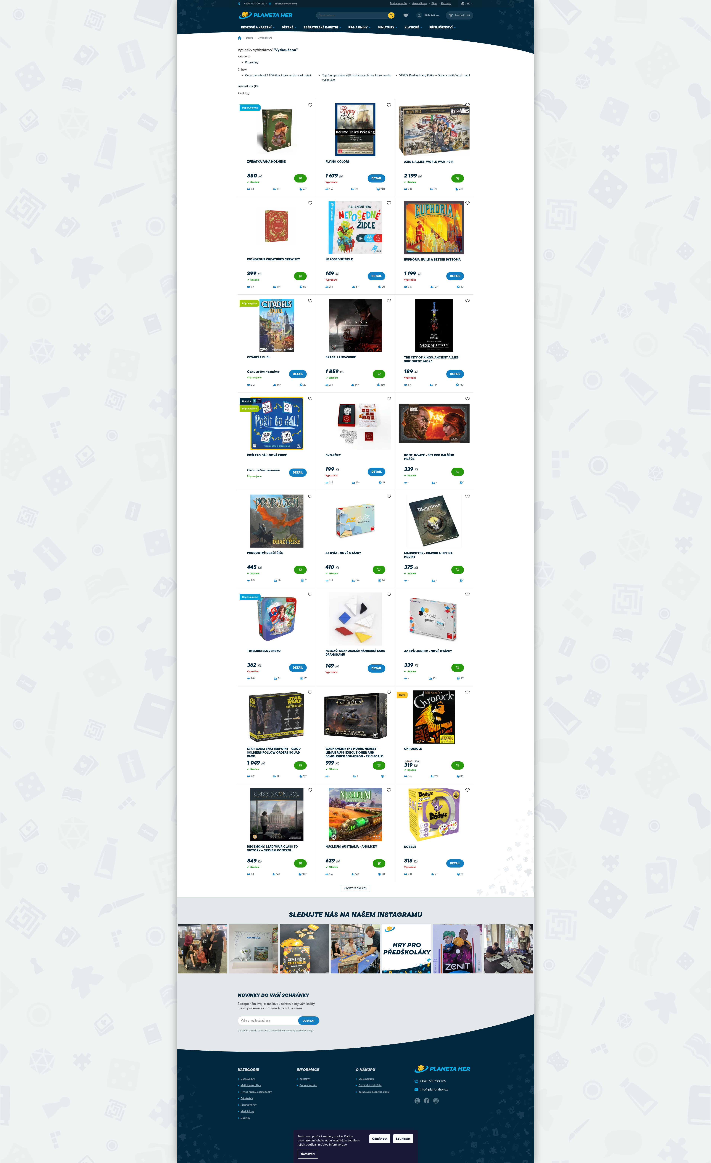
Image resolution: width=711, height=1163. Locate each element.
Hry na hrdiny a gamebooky (256, 1092)
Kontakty (446, 3)
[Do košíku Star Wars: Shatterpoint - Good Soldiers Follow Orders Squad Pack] (300, 765)
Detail (376, 178)
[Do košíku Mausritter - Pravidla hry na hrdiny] (457, 570)
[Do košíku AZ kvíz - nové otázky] (379, 570)
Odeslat (309, 1021)
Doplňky (245, 1118)
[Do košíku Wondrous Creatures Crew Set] (300, 276)
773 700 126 (433, 1081)
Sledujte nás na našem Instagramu (355, 914)
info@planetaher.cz (434, 1089)
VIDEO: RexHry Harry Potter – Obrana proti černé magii (434, 75)
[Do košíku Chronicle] (457, 765)
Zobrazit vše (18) (248, 86)
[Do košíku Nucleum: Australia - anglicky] (379, 863)
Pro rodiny (251, 62)
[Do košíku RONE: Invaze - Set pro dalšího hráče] (457, 472)
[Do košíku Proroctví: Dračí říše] (300, 570)
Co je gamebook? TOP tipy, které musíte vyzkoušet (278, 75)
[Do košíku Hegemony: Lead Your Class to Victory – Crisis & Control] (300, 863)
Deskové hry (248, 1079)
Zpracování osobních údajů (374, 1092)
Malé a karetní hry (251, 1085)
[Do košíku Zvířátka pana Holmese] (300, 178)
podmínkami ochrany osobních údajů (292, 1030)
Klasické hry (247, 1111)
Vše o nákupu (419, 3)
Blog (434, 3)
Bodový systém (398, 3)
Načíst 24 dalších (355, 888)
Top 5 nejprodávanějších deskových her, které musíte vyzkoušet (356, 77)
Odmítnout (379, 1138)
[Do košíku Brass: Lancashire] (379, 374)
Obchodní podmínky (370, 1085)
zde (344, 1144)
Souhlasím (403, 1138)
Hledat (391, 15)
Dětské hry (247, 1098)
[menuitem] (258, 27)
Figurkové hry (249, 1105)
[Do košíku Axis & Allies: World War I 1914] (457, 178)
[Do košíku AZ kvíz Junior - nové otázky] (457, 668)
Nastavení (308, 1154)
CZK (467, 3)
